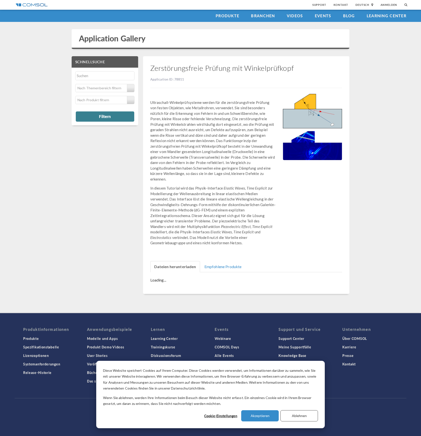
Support (319, 5)
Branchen (263, 15)
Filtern (105, 116)
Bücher (93, 372)
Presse (348, 355)
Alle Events (224, 355)
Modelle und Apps (102, 338)
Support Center (291, 338)
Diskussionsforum (166, 355)
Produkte (227, 15)
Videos (295, 15)
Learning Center (386, 15)
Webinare (223, 338)
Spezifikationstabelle (41, 347)
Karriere (349, 347)
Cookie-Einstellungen (220, 415)
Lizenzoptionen (36, 355)
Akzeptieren (260, 416)
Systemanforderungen (41, 364)
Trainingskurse (163, 347)
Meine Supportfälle (294, 347)
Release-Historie (37, 372)
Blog (349, 15)
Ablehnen (299, 416)
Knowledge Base (292, 355)
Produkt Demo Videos (105, 347)
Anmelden (389, 5)
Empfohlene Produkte (223, 266)
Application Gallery (112, 38)
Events (323, 15)
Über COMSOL (354, 338)
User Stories (97, 355)
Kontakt (341, 5)
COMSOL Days (227, 347)
